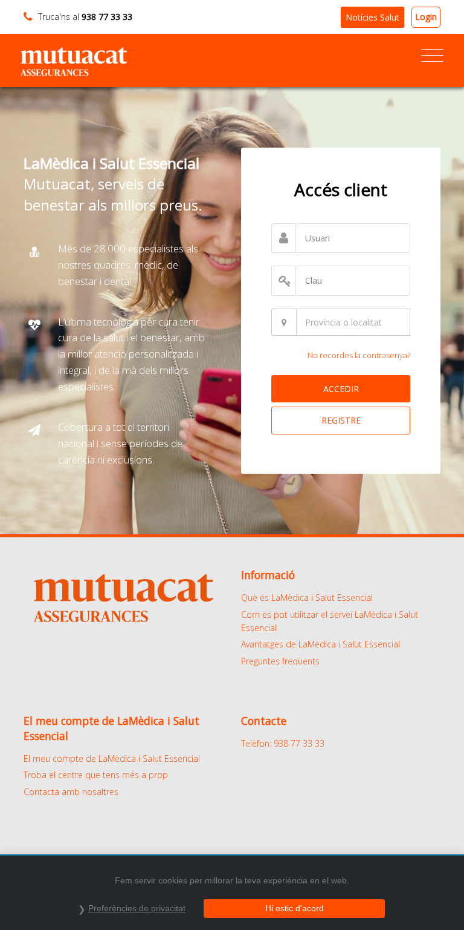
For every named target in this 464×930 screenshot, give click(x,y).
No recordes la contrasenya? (359, 355)
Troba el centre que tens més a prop (96, 775)
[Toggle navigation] (432, 55)
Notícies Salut (372, 17)
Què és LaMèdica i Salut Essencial (307, 597)
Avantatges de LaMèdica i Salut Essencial (320, 644)
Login (426, 16)
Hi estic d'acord (294, 908)
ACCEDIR (341, 389)
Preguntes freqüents (280, 661)
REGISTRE (341, 420)
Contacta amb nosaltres (71, 791)
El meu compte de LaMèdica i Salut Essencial (112, 758)
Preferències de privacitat (136, 908)
